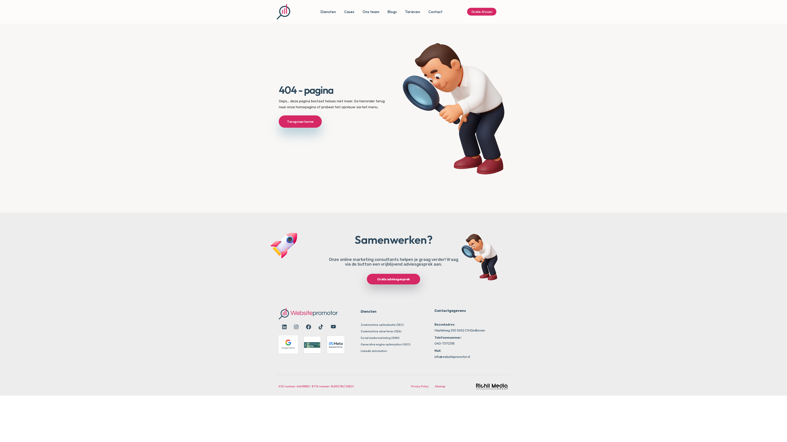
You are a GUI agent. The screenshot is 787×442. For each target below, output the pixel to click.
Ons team (371, 11)
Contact (435, 11)
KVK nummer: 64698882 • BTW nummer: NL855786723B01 (316, 386)
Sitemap (440, 386)
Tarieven (412, 11)
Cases (349, 11)
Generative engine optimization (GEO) (386, 344)
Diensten (328, 11)
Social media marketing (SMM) (380, 338)
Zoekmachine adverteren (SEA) (381, 331)
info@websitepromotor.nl (452, 357)
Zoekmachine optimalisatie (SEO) (382, 325)
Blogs (392, 11)
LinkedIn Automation (374, 351)
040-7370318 (444, 343)
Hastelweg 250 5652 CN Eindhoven (459, 330)
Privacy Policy (420, 386)
